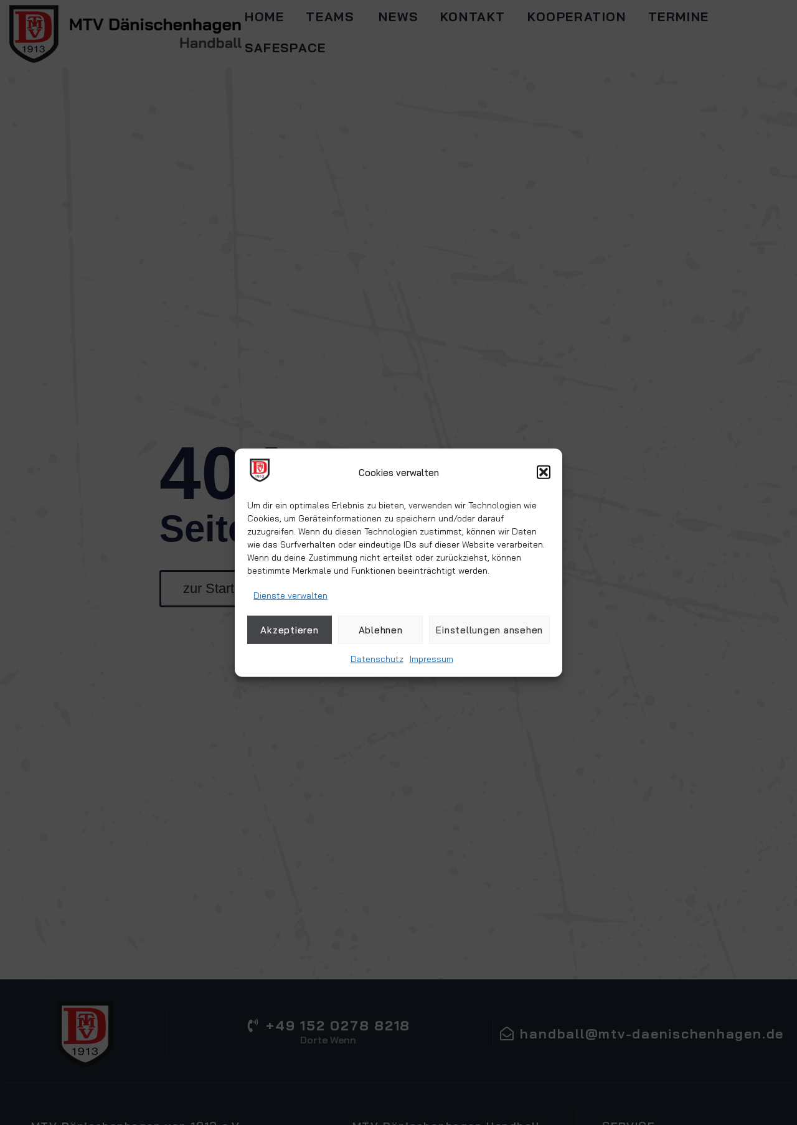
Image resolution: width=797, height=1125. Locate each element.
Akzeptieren (289, 630)
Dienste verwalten (290, 595)
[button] (543, 472)
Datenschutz (377, 659)
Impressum (431, 659)
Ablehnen (381, 630)
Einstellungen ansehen (489, 630)
